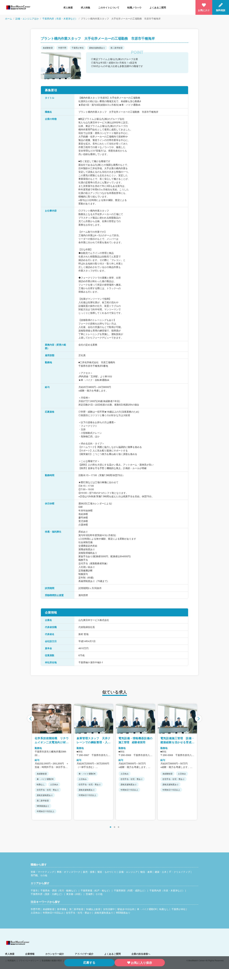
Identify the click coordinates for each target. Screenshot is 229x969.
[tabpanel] (51, 762)
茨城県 (89, 894)
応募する (89, 962)
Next (198, 718)
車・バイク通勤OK (147, 909)
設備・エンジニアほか (27, 18)
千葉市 (34, 890)
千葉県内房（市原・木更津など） (59, 18)
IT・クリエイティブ (179, 871)
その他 (98, 894)
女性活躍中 (109, 909)
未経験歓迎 (48, 909)
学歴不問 (35, 909)
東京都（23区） (74, 894)
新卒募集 (62, 909)
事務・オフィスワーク (68, 871)
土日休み (35, 912)
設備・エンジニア (128, 871)
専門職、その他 (39, 875)
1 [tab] (110, 827)
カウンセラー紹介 (54, 953)
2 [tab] (114, 827)
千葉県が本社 (178, 909)
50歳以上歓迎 (93, 909)
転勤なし (164, 909)
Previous (30, 718)
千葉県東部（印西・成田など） (130, 890)
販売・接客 (89, 871)
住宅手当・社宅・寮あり (79, 912)
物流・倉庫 (146, 871)
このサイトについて (108, 7)
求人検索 (68, 7)
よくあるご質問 (158, 7)
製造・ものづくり (106, 871)
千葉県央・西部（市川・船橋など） (59, 890)
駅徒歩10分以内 (126, 909)
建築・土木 (160, 871)
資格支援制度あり (103, 912)
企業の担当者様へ (140, 953)
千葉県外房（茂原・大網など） (47, 894)
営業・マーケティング (42, 871)
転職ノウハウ (134, 7)
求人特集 (85, 7)
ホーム (8, 18)
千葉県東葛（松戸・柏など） (96, 890)
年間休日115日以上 (53, 912)
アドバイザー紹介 (84, 953)
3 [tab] (118, 827)
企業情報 (30, 953)
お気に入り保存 (141, 962)
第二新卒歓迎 (76, 909)
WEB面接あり (123, 912)
